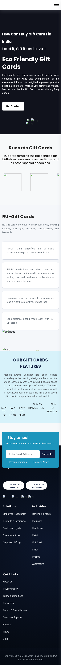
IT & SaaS (37, 542)
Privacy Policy (10, 588)
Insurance (37, 521)
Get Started (13, 106)
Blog (5, 638)
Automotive (38, 564)
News (6, 631)
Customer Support (12, 617)
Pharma (36, 556)
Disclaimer (8, 603)
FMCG (35, 549)
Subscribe (47, 454)
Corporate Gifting (12, 542)
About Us (7, 581)
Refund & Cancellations (15, 610)
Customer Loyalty (12, 528)
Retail (35, 535)
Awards (7, 624)
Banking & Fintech (41, 513)
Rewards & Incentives (14, 521)
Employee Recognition (14, 513)
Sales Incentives (11, 535)
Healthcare (37, 528)
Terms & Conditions (13, 596)
